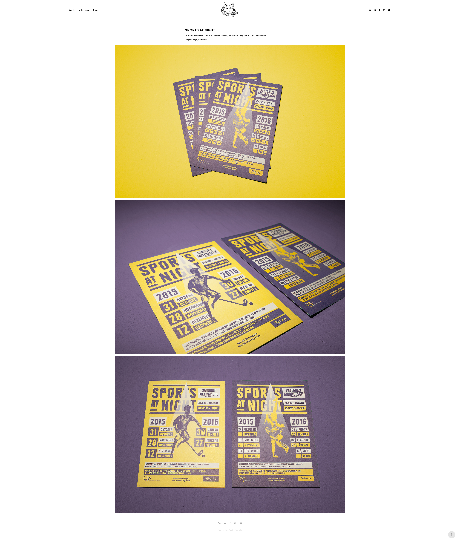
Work (72, 9)
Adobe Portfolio (235, 530)
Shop (95, 9)
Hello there (84, 9)
